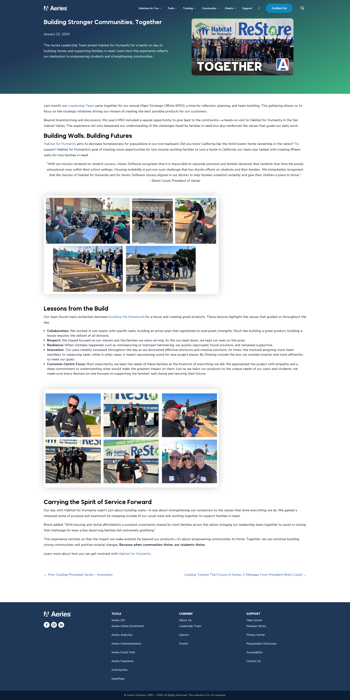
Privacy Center (255, 635)
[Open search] (302, 8)
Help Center (254, 620)
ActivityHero (119, 670)
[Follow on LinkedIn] (61, 625)
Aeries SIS (118, 620)
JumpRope (118, 679)
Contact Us (279, 8)
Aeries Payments (122, 661)
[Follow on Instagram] (54, 625)
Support (247, 8)
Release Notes (256, 626)
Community (209, 8)
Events (229, 8)
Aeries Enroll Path (123, 652)
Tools (171, 8)
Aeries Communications (126, 644)
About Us (185, 620)
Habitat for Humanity (60, 144)
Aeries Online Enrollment (127, 626)
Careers (184, 635)
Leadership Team (81, 105)
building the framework (127, 317)
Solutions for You (148, 8)
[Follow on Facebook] (47, 625)
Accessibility (254, 652)
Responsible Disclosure (261, 644)
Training (188, 8)
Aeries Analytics (122, 635)
